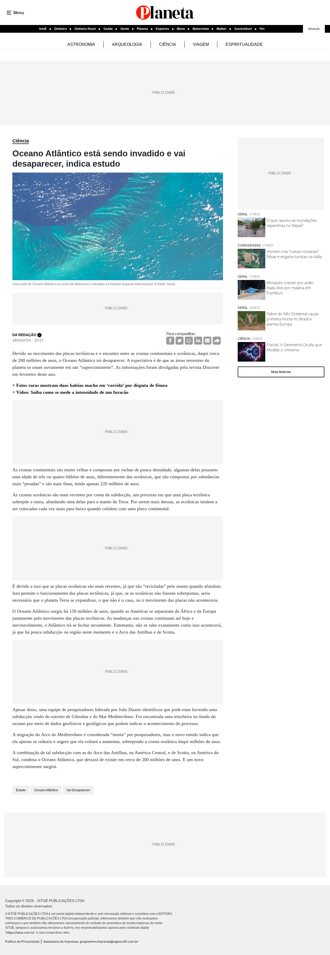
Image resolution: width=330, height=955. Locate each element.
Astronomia (81, 44)
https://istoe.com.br (20, 932)
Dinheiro (60, 29)
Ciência (167, 44)
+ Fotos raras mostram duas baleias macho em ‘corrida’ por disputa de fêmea (89, 385)
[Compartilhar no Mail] (207, 341)
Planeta (142, 29)
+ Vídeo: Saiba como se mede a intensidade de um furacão (70, 392)
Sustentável (243, 29)
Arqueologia (127, 44)
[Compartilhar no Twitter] (180, 341)
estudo (21, 790)
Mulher (222, 29)
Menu (181, 29)
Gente (124, 29)
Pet (262, 29)
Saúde (108, 29)
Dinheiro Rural (85, 29)
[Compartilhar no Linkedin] (198, 341)
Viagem (201, 44)
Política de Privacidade (22, 941)
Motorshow (201, 29)
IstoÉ (43, 29)
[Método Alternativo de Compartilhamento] (217, 341)
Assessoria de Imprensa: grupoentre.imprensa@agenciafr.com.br (90, 941)
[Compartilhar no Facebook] (170, 341)
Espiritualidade (244, 44)
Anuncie (314, 29)
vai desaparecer (78, 790)
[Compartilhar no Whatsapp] (189, 341)
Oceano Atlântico (46, 790)
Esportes (162, 29)
